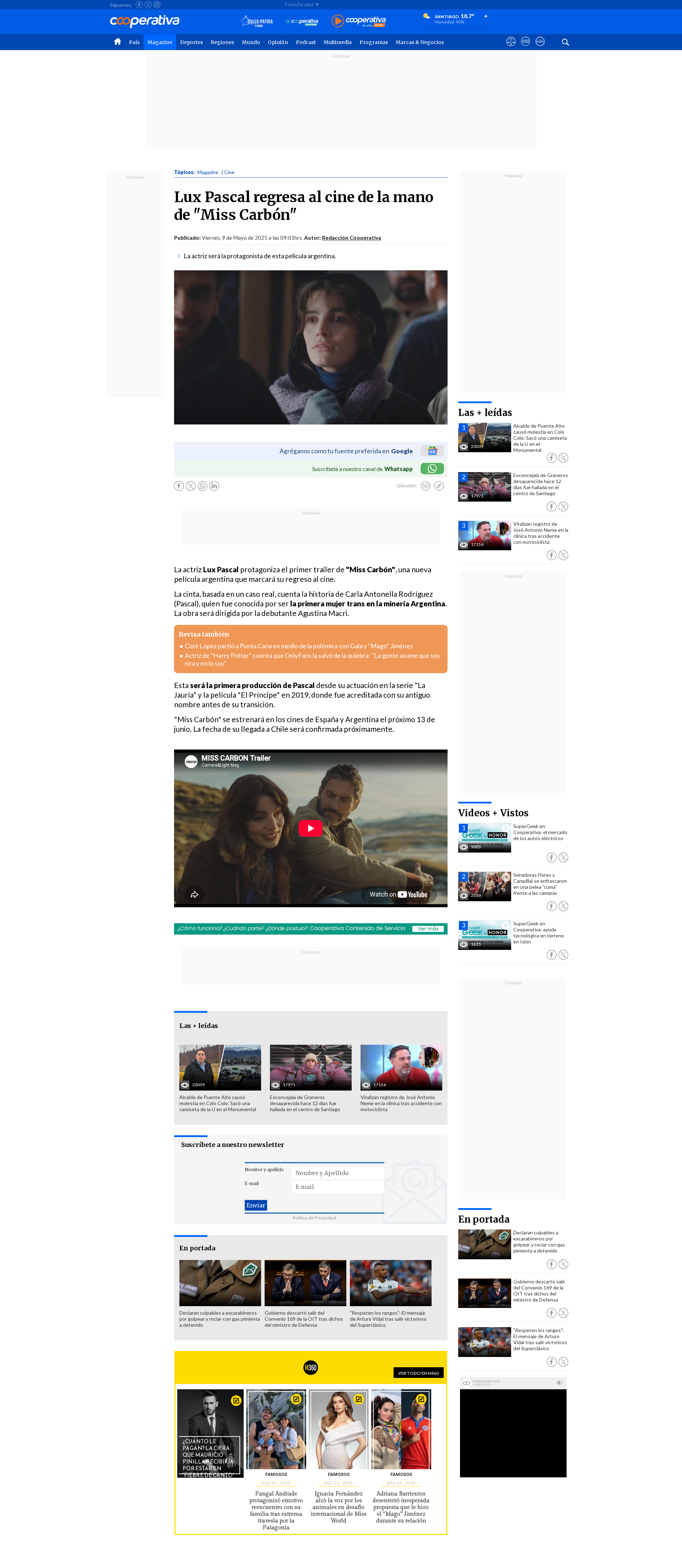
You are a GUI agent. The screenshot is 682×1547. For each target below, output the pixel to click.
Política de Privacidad (314, 1218)
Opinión (278, 42)
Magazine (159, 42)
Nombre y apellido (264, 1169)
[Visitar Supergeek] (540, 48)
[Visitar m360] (525, 48)
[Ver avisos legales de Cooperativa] (511, 48)
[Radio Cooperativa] (359, 21)
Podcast (306, 42)
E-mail (252, 1183)
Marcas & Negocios (420, 42)
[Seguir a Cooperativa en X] (148, 4)
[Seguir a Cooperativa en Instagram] (157, 4)
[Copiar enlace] (439, 486)
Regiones (222, 42)
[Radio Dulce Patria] (257, 21)
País (134, 42)
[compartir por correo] (426, 486)
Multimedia (338, 42)
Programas (373, 42)
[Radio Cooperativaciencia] (302, 21)
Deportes (191, 42)
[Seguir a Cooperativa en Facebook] (139, 4)
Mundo (251, 42)
